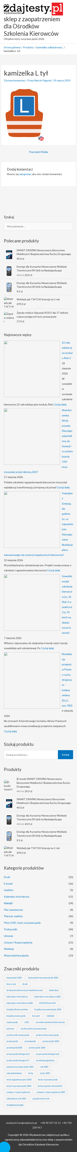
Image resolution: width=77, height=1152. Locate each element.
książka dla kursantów (17, 1009)
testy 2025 (45, 1073)
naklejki (50, 1016)
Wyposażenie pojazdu (16, 955)
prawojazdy (30, 1041)
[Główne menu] (69, 21)
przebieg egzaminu (45, 1060)
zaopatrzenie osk (41, 1098)
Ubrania (8, 935)
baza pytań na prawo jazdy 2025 (43, 977)
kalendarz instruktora (17, 996)
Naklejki (8, 903)
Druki (7, 877)
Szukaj (65, 754)
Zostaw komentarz (14, 80)
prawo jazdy (12, 1041)
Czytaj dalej (59, 404)
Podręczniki (10, 929)
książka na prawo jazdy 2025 (47, 1009)
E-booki (8, 883)
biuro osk (11, 984)
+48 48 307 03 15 (50, 1122)
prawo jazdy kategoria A (18, 1054)
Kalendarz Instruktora (16, 896)
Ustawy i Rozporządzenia (18, 942)
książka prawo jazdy (16, 1016)
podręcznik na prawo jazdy (34, 1028)
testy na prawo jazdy (48, 1079)
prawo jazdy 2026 (37, 1047)
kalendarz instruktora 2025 (47, 996)
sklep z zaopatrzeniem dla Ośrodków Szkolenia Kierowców (32, 26)
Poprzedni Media (38, 151)
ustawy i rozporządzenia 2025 (51, 1092)
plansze (10, 1028)
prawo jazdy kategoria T (18, 1060)
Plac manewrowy (13, 909)
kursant (36, 1016)
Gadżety (8, 890)
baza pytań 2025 (14, 977)
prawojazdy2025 (14, 1047)
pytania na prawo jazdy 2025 (20, 1066)
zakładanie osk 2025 (16, 1098)
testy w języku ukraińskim (50, 1086)
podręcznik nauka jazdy (18, 1035)
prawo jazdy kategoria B (47, 1054)
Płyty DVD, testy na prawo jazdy (22, 922)
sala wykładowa (14, 1073)
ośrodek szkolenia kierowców (50, 1022)
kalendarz (54, 990)
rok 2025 (44, 1066)
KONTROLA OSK (47, 1003)
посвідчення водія (15, 1105)
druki (25, 984)
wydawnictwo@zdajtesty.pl (21, 1122)
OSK (26, 1022)
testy (30, 1073)
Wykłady (9, 948)
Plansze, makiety (13, 916)
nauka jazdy (12, 1022)
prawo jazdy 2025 (51, 1041)
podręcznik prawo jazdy (47, 1035)
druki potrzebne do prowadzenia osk (25, 990)
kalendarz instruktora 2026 (20, 1003)
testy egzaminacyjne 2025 (19, 1079)
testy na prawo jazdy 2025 (19, 1086)
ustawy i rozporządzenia (18, 1092)
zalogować (25, 174)
